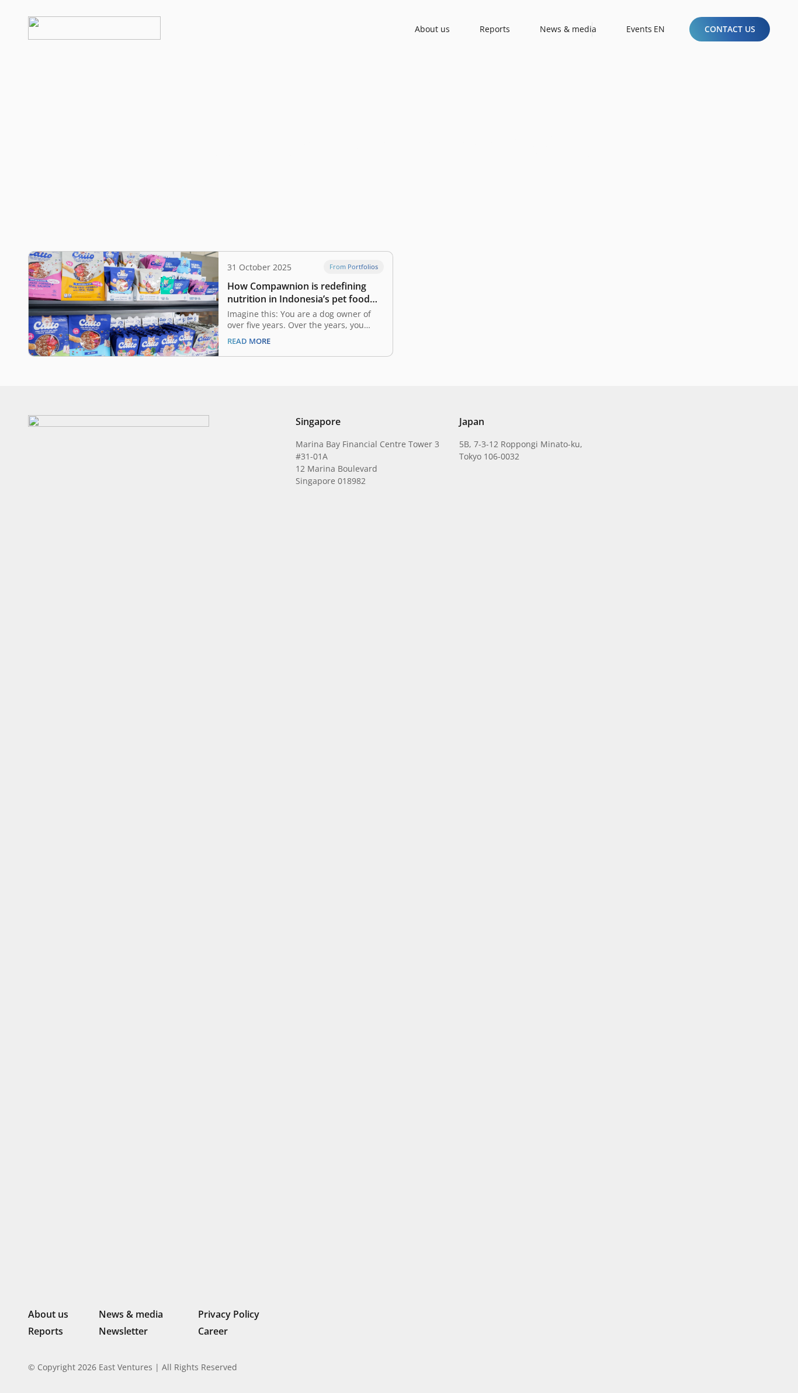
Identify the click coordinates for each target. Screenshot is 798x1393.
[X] (726, 1368)
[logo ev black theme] (94, 28)
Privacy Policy (228, 1314)
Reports (45, 1331)
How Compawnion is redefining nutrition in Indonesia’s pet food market (298, 292)
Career (213, 1331)
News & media (131, 1314)
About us (48, 1314)
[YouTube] (765, 1367)
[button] (664, 29)
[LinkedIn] (686, 1367)
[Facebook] (746, 1367)
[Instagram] (705, 1367)
